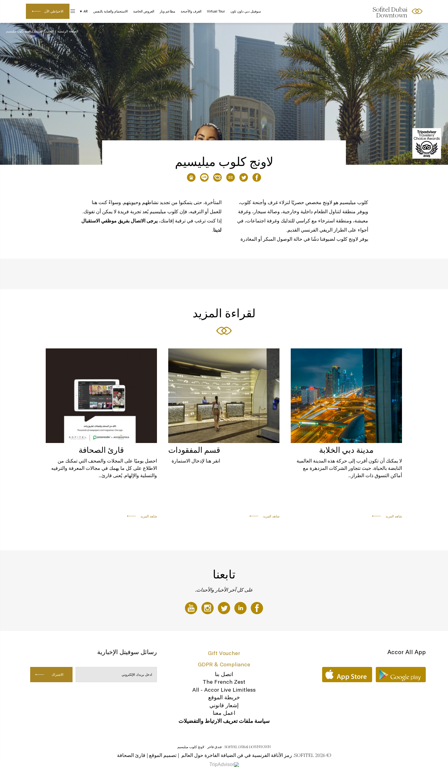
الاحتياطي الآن (53, 11)
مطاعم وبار (167, 11)
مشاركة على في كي (217, 177)
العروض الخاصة (143, 11)
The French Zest (224, 681)
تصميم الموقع (162, 755)
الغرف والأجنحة (191, 11)
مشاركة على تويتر (243, 177)
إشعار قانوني (224, 705)
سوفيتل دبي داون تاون (245, 11)
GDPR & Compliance (224, 664)
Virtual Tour (216, 11)
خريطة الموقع (224, 697)
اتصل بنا (224, 674)
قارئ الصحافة (131, 755)
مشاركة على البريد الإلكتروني (230, 177)
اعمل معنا (224, 712)
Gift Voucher (224, 653)
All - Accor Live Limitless (224, 689)
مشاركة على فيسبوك (256, 177)
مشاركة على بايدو (191, 177)
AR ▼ (83, 11)
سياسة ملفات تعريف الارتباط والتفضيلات (224, 720)
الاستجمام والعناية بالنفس (110, 11)
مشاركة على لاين (204, 177)
